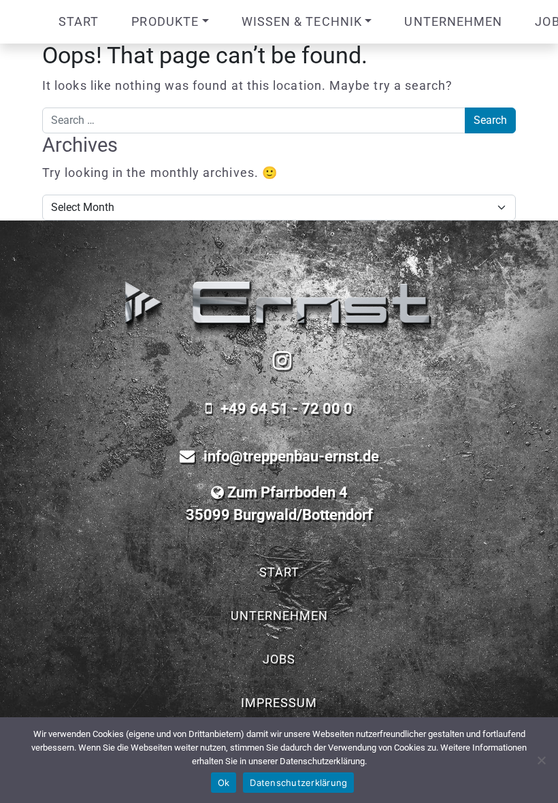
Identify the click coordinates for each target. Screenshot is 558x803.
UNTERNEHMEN (453, 21)
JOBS (279, 659)
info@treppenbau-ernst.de (291, 456)
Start (79, 21)
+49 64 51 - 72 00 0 (286, 408)
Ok (224, 782)
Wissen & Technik (302, 21)
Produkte (165, 21)
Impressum (279, 702)
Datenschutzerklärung (298, 782)
